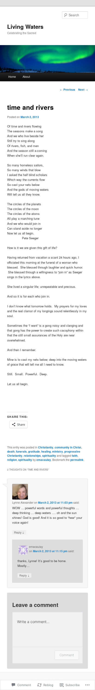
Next (83, 89)
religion (12, 460)
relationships (32, 455)
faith (74, 455)
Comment (66, 655)
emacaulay (43, 460)
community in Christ (68, 447)
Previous (67, 89)
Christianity (45, 447)
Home (12, 76)
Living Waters (25, 26)
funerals (21, 451)
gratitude (34, 451)
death (11, 451)
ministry (57, 451)
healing (46, 451)
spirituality (49, 455)
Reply (19, 532)
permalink (76, 460)
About (26, 76)
